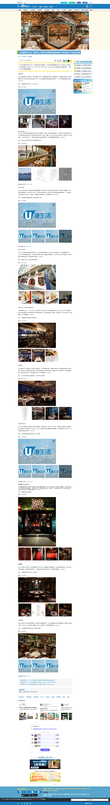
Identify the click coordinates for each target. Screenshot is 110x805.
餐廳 (68, 697)
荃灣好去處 (77, 788)
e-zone (47, 2)
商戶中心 (78, 2)
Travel (29, 2)
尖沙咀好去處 (57, 788)
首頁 (19, 56)
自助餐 (47, 697)
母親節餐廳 (29, 697)
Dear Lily (28, 246)
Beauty (38, 2)
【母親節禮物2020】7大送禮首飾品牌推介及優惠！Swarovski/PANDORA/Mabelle (38, 682)
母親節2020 (21, 697)
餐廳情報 (30, 56)
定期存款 (51, 6)
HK (24, 2)
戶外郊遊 (50, 790)
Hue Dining (29, 184)
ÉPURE (28, 676)
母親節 (52, 697)
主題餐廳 (59, 697)
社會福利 (55, 790)
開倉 (52, 788)
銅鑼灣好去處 (64, 788)
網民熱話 (45, 794)
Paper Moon (29, 481)
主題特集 (92, 10)
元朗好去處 (71, 788)
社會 (88, 788)
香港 (64, 697)
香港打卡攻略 (84, 10)
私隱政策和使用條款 (36, 799)
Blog (43, 2)
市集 (49, 788)
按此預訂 (21, 81)
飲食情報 (24, 56)
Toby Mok (22, 60)
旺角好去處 (83, 788)
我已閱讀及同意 (90, 799)
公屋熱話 (41, 6)
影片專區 (64, 10)
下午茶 (42, 697)
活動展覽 (45, 788)
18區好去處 (76, 10)
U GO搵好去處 (64, 2)
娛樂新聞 (46, 6)
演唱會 (19, 10)
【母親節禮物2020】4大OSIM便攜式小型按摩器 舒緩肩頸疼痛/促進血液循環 (36, 680)
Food (34, 2)
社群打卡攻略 (72, 2)
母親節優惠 (36, 697)
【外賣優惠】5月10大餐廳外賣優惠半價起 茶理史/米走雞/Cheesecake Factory (37, 684)
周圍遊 (70, 10)
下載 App (85, 2)
